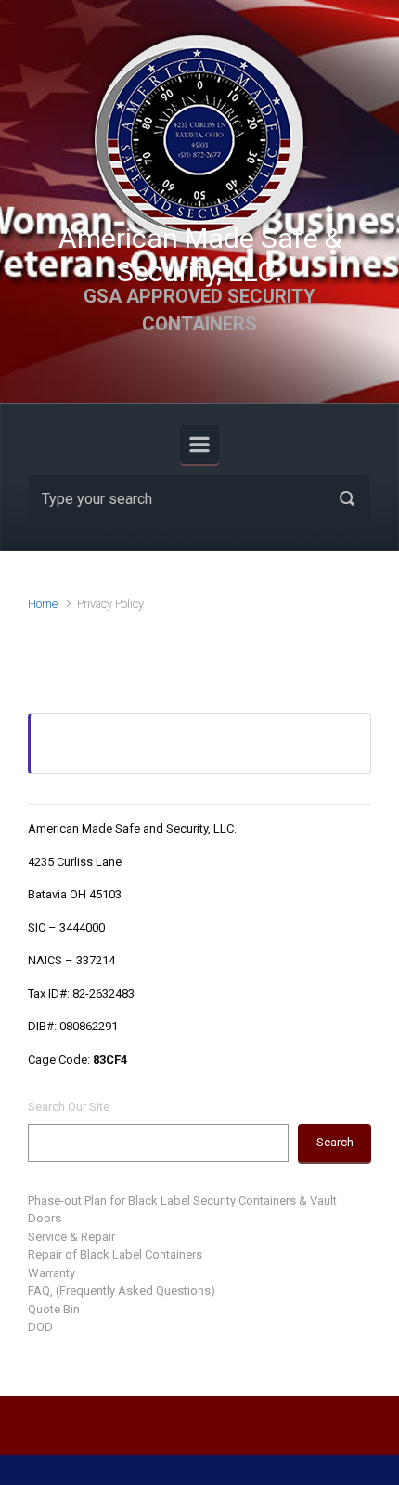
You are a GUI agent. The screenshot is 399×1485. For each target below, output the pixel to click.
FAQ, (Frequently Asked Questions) (121, 1291)
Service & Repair (71, 1237)
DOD (40, 1327)
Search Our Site (68, 1107)
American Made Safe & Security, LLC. (199, 255)
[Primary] (199, 444)
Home (43, 604)
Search (335, 1142)
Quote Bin (54, 1309)
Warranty (51, 1273)
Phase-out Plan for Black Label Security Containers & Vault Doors (182, 1210)
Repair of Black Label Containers (115, 1254)
